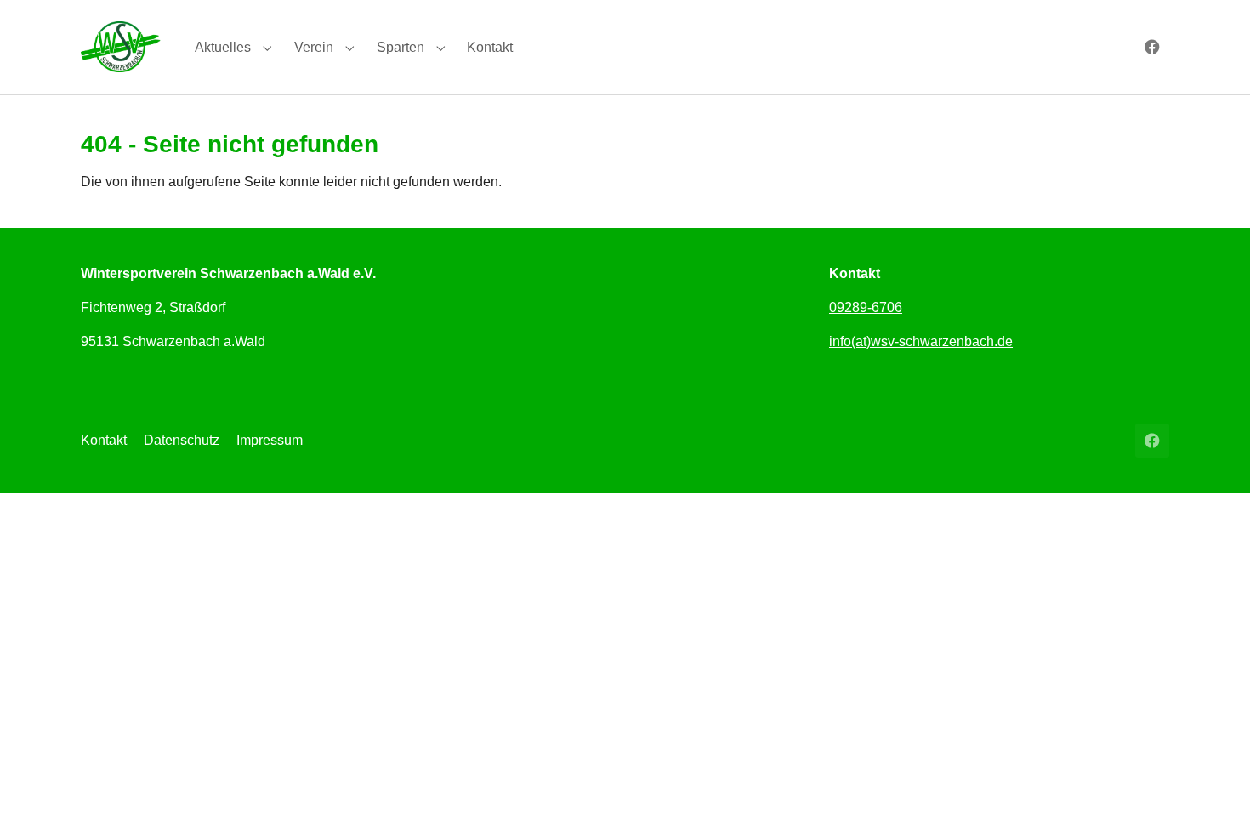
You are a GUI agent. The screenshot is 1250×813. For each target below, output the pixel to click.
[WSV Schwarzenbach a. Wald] (121, 46)
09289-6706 (865, 307)
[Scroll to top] (1212, 775)
